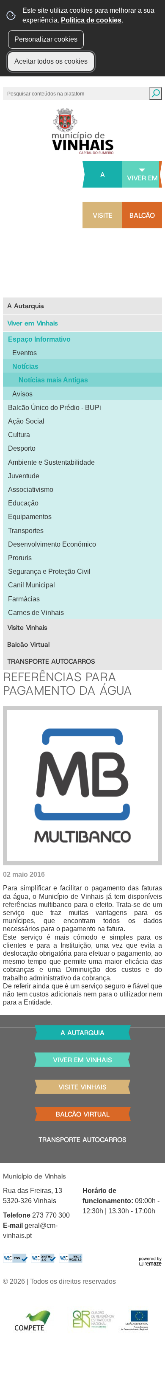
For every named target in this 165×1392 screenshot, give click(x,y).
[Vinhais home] (82, 131)
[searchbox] (46, 93)
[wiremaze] (150, 1260)
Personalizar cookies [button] (45, 39)
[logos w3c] (42, 1258)
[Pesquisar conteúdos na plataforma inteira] (155, 93)
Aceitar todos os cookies (51, 61)
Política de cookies (91, 20)
